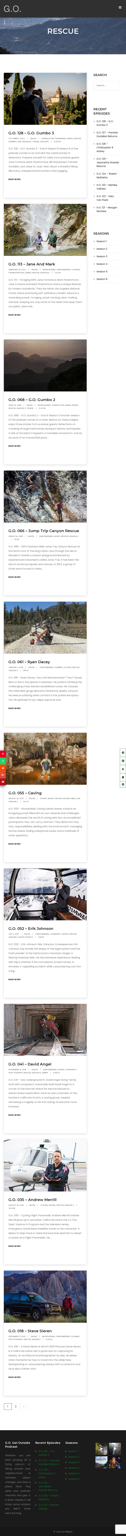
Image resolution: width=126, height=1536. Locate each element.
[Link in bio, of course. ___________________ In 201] (101, 1462)
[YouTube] (3, 781)
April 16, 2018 (15, 405)
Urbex (45, 1073)
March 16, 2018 (16, 536)
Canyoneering (64, 270)
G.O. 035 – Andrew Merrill (32, 1199)
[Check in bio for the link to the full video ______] (101, 1449)
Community (55, 934)
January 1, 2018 (16, 667)
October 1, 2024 (17, 138)
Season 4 (102, 264)
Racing (52, 1205)
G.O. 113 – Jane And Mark (31, 264)
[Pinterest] (3, 754)
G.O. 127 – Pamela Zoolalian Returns (107, 134)
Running (13, 142)
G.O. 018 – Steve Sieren (30, 1331)
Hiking (70, 138)
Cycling (67, 667)
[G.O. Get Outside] (12, 9)
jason (33, 138)
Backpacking (49, 270)
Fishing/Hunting (16, 273)
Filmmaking (60, 138)
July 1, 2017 (14, 934)
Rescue (77, 138)
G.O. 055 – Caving (25, 793)
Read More (14, 179)
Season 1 (36, 1339)
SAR (19, 142)
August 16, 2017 (16, 798)
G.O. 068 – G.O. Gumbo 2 (31, 399)
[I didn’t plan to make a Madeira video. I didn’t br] (115, 1449)
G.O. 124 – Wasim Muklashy (106, 175)
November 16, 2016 (17, 1070)
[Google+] (3, 774)
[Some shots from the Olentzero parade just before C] (115, 1462)
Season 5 (101, 271)
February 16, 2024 (17, 270)
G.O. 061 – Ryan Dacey (29, 662)
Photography (16, 1073)
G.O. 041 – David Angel (29, 1064)
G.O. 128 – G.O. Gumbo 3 (31, 133)
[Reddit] (3, 768)
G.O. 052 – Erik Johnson (30, 928)
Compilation (47, 138)
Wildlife (44, 142)
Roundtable (69, 798)
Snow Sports (26, 937)
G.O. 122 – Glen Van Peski (105, 198)
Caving (43, 798)
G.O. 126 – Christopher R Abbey (104, 147)
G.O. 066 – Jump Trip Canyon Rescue (43, 531)
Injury (75, 405)
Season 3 (21, 408)
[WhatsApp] (3, 761)
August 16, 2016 (16, 1205)
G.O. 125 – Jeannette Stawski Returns (107, 162)
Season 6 (26, 142)
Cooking (75, 270)
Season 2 (36, 1073)
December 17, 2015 (17, 1336)
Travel (35, 142)
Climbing (59, 667)
